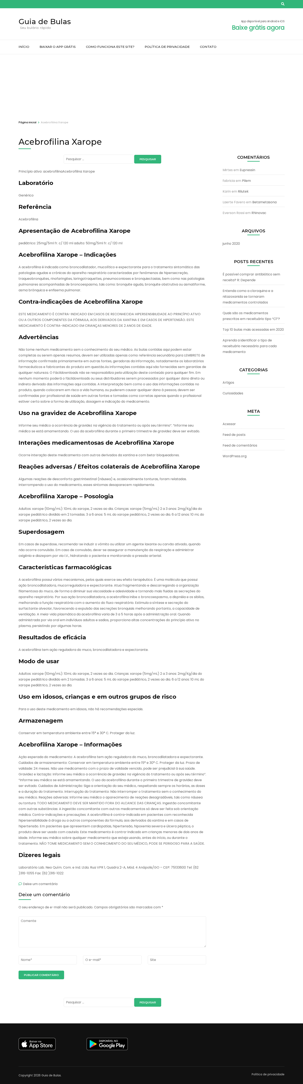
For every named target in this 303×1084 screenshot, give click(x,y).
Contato (208, 47)
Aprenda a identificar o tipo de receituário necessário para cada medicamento (250, 346)
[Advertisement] (151, 85)
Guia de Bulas (45, 21)
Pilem (246, 180)
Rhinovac (258, 212)
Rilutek (243, 191)
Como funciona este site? (110, 47)
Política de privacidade (167, 47)
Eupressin (247, 170)
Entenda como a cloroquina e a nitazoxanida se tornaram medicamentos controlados (248, 296)
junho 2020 (231, 243)
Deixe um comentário (40, 884)
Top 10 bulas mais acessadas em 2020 (253, 329)
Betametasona (264, 202)
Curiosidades (233, 393)
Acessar (229, 424)
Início (24, 47)
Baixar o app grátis (58, 47)
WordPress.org (235, 456)
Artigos (228, 382)
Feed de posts (234, 434)
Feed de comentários (240, 445)
